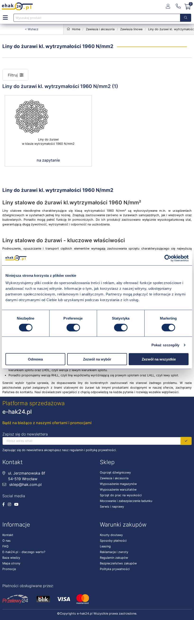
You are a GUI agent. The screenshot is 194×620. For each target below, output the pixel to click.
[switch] (73, 327)
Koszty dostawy (111, 535)
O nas (6, 540)
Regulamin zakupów (114, 557)
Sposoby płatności (113, 540)
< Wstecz (31, 29)
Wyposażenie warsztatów (118, 489)
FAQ (5, 546)
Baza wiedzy (11, 557)
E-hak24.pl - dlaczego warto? (23, 552)
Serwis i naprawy (112, 506)
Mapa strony (11, 563)
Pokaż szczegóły (165, 345)
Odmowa (35, 359)
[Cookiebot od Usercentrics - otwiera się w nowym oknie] (168, 258)
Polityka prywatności (115, 569)
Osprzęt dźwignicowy (115, 472)
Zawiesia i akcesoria (114, 478)
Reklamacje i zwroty (114, 552)
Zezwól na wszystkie (159, 359)
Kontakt (7, 535)
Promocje (9, 569)
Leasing (105, 546)
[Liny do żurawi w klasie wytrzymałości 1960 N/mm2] (48, 116)
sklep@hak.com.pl (25, 484)
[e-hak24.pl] (17, 6)
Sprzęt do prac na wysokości (121, 495)
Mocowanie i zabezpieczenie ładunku (126, 501)
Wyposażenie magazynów (118, 484)
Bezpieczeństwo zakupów (118, 563)
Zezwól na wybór (97, 359)
